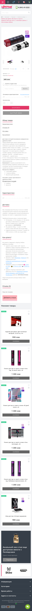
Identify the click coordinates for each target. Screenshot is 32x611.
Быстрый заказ (16, 113)
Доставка (5, 131)
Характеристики (7, 124)
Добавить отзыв (10, 298)
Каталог (7, 17)
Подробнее (9, 560)
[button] (24, 7)
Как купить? (6, 135)
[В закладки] (23, 68)
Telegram (23, 258)
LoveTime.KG (6, 600)
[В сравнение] (28, 68)
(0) (15, 69)
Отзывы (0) (5, 128)
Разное (13, 17)
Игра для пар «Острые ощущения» (16, 516)
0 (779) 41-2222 (17, 266)
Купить (25, 89)
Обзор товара (7, 120)
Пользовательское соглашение (21, 600)
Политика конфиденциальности (16, 602)
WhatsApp (17, 258)
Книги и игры (22, 17)
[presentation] (3, 62)
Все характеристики (24, 94)
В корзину (16, 108)
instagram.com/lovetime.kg (13, 261)
